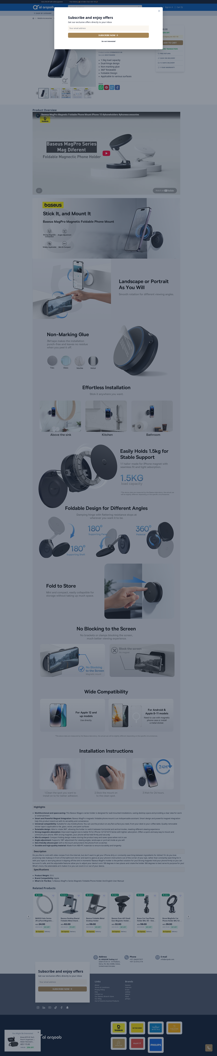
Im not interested (108, 41)
